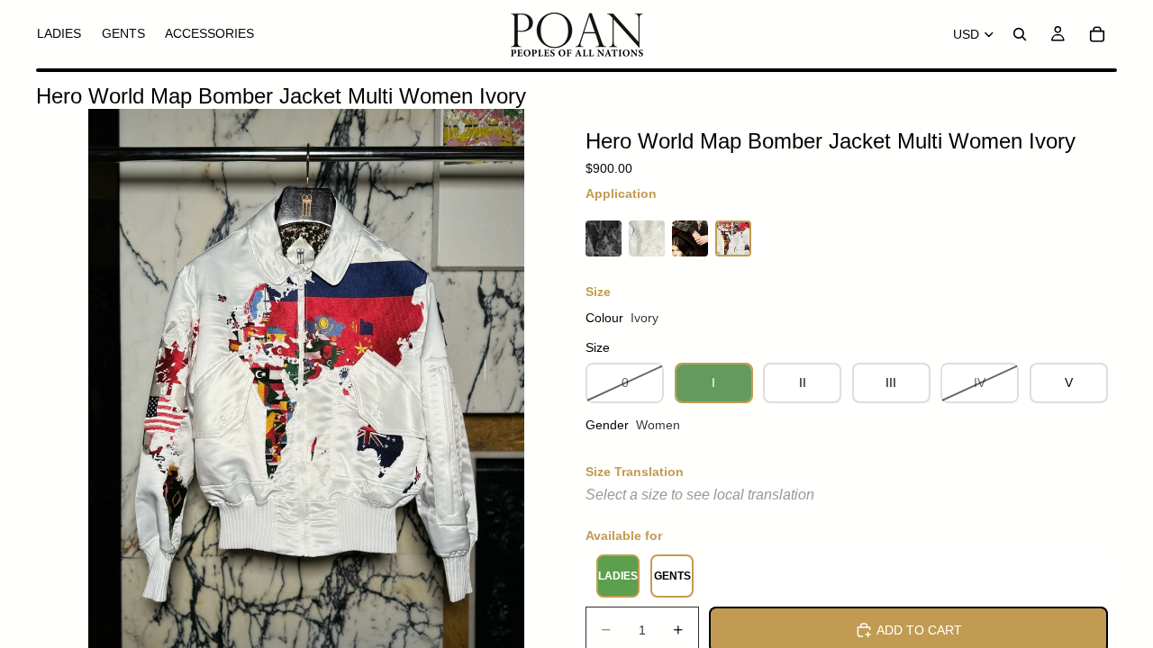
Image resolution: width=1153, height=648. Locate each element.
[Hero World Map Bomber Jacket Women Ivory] (647, 238)
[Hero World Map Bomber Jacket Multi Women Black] (690, 238)
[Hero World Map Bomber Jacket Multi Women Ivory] (733, 238)
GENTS (672, 576)
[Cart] (1097, 34)
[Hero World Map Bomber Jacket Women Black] (604, 238)
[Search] (1020, 34)
